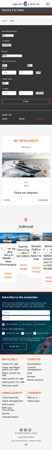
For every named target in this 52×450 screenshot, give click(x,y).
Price (4, 68)
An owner (27, 324)
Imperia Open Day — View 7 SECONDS (23, 251)
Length (5, 89)
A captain (41, 324)
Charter (28, 333)
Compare (43, 200)
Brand (4, 51)
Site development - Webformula (26, 441)
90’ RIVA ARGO (26, 140)
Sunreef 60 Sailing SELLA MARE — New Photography (8, 257)
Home (4, 21)
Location (6, 41)
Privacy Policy (33, 340)
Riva (26, 182)
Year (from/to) (8, 61)
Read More (8, 276)
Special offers (43, 333)
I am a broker (11, 324)
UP (26, 445)
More (7, 200)
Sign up (14, 346)
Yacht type (7, 79)
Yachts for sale (12, 333)
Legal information (26, 437)
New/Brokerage (9, 31)
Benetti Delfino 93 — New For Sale (36, 252)
